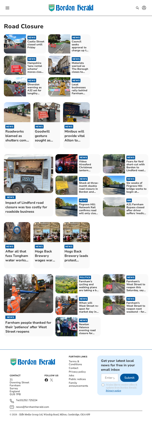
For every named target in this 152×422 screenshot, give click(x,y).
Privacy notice (113, 390)
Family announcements (78, 384)
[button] (7, 8)
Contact (73, 368)
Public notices (77, 379)
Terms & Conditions (75, 363)
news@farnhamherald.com (32, 407)
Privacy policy (77, 372)
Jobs (71, 375)
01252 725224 (28, 400)
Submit (129, 378)
